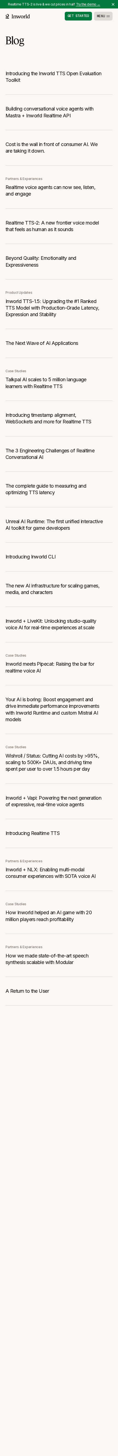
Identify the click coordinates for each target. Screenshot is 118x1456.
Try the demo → (88, 4)
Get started (78, 16)
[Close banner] (113, 4)
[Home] (17, 16)
